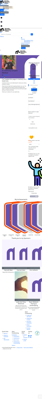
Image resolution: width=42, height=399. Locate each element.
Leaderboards (16, 338)
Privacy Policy (19, 347)
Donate (2, 14)
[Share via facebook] (2, 77)
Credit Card (32, 124)
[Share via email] (4, 77)
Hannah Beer (6, 75)
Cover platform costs (32, 128)
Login (2, 36)
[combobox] (34, 144)
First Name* (30, 94)
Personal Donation (34, 89)
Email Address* (31, 101)
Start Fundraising (4, 12)
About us (5, 333)
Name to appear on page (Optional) (33, 112)
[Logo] (5, 2)
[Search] (32, 34)
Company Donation (34, 92)
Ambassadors (16, 336)
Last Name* (30, 97)
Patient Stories (6, 8)
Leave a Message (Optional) (34, 104)
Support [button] (13, 345)
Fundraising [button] (14, 334)
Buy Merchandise (3, 10)
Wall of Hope (16, 339)
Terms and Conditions (28, 347)
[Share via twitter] (3, 77)
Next (33, 121)
